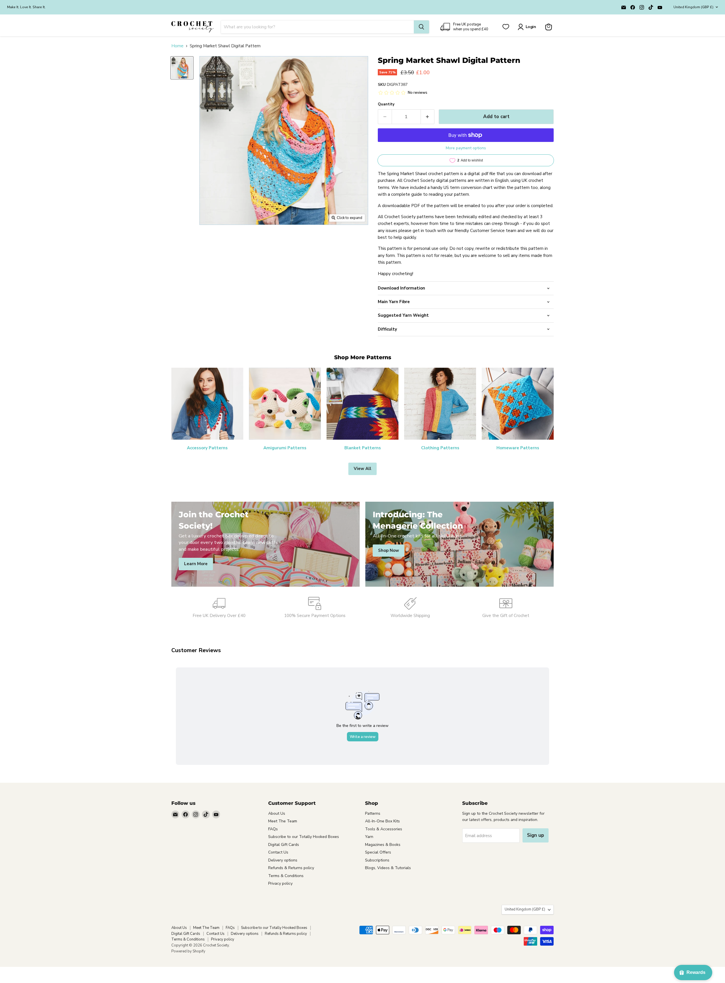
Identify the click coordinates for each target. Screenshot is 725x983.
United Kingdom (693, 7)
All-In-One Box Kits (382, 821)
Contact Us (278, 852)
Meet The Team (282, 821)
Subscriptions (377, 860)
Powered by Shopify (188, 951)
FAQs (273, 829)
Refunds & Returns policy (291, 868)
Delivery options (282, 860)
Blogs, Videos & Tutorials (388, 868)
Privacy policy (280, 883)
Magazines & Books (382, 844)
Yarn (369, 836)
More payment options (466, 148)
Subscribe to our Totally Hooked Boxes (303, 836)
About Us (276, 813)
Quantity (386, 104)
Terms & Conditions (286, 875)
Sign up (535, 835)
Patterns (372, 813)
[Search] (421, 26)
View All (362, 468)
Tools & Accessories (383, 829)
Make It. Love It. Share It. (26, 7)
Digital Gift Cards (283, 844)
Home (177, 46)
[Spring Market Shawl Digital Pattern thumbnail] (182, 68)
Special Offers (378, 852)
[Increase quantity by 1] (428, 116)
